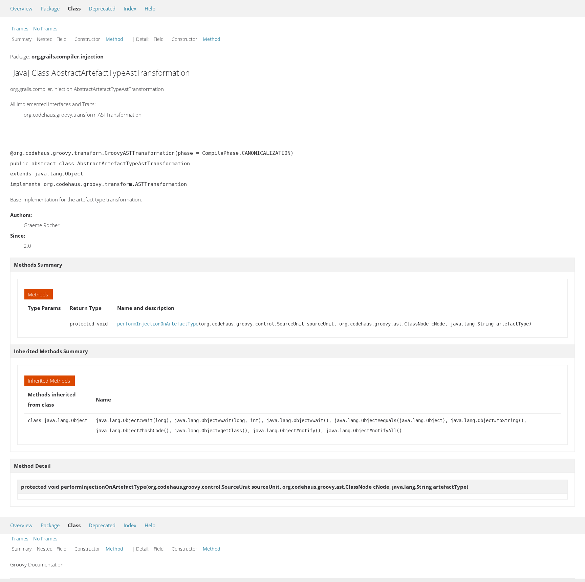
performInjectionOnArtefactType (157, 323)
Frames (20, 28)
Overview (21, 8)
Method (114, 39)
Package (50, 8)
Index (130, 8)
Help (150, 8)
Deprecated (102, 8)
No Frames (45, 28)
